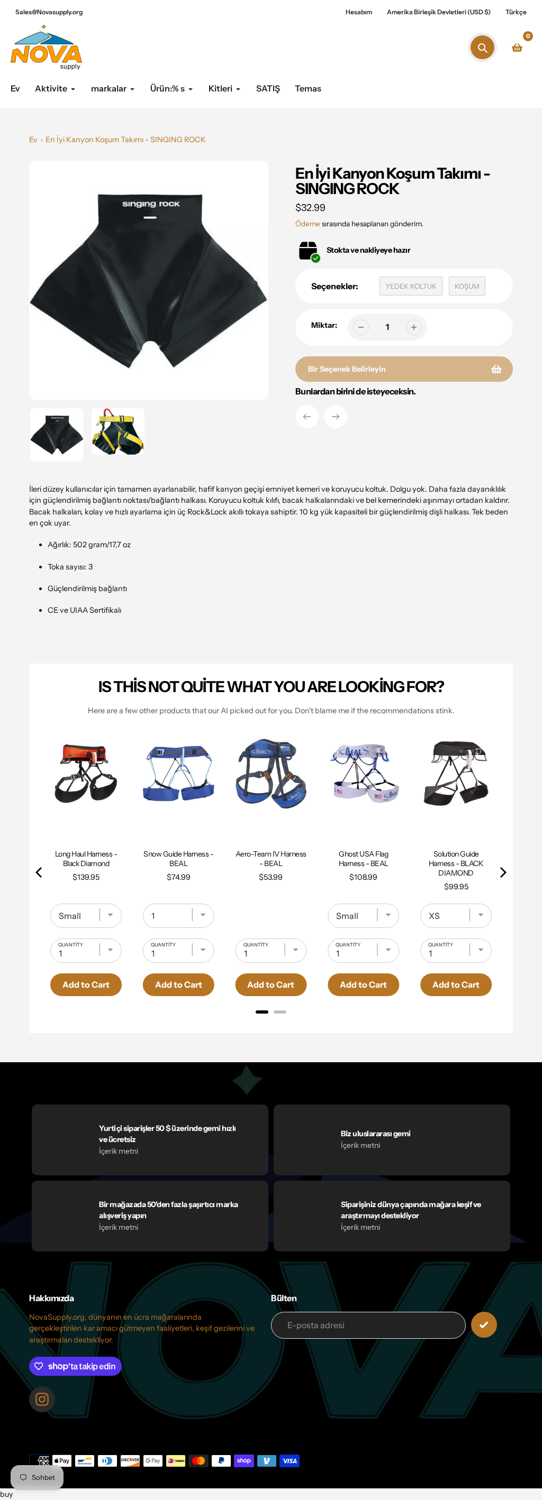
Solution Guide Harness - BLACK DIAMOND (456, 863)
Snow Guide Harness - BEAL (178, 858)
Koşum (467, 286)
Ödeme (307, 223)
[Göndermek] (484, 1325)
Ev (33, 139)
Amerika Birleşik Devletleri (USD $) (439, 12)
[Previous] (307, 416)
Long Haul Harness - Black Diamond (86, 858)
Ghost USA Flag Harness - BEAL (364, 858)
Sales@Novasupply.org (49, 12)
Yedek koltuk (411, 286)
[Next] (335, 416)
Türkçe (516, 12)
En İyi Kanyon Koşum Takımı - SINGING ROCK (126, 139)
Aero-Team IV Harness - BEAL (271, 858)
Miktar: (324, 325)
